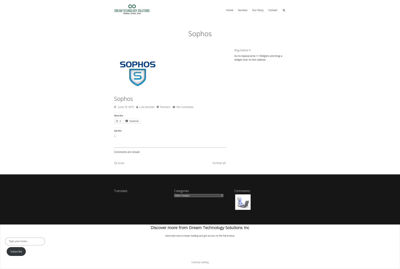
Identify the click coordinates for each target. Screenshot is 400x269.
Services (243, 10)
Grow (121, 163)
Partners (165, 107)
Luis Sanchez (147, 107)
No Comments (185, 107)
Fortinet (217, 163)
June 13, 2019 (126, 107)
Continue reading (200, 262)
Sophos (123, 99)
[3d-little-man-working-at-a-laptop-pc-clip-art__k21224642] (243, 202)
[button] (242, 202)
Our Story (258, 10)
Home (229, 10)
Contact (272, 10)
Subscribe (16, 251)
